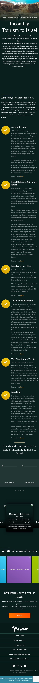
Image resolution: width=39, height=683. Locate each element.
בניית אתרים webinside (19, 672)
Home (4, 18)
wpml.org (17, 678)
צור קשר (19, 615)
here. (22, 261)
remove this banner (25, 680)
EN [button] (36, 3)
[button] (15, 490)
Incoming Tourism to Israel (28, 18)
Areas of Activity (13, 18)
